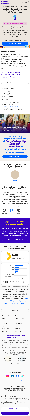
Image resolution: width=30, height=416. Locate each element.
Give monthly (5, 318)
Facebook (11, 213)
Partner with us (5, 323)
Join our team (18, 321)
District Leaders (17, 389)
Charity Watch (11, 352)
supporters (8, 359)
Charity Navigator (21, 352)
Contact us (18, 331)
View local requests (11, 106)
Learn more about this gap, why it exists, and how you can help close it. (16, 301)
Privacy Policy (4, 405)
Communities (18, 323)
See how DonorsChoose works (15, 239)
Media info (17, 328)
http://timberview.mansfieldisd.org (13, 109)
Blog (16, 326)
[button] (4, 211)
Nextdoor (25, 213)
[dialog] (15, 405)
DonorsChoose (5, 2)
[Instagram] (7, 376)
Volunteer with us (6, 328)
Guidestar (16, 354)
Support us (4, 326)
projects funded (22, 359)
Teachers (20, 386)
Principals (6, 389)
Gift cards (4, 321)
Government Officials (15, 391)
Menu (25, 2)
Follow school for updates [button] (16, 82)
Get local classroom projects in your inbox (15, 380)
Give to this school (15, 44)
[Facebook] (17, 376)
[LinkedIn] (12, 376)
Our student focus (19, 318)
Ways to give (5, 331)
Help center (15, 310)
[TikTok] (22, 376)
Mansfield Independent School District (15, 6)
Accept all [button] (15, 413)
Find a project (5, 315)
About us (17, 315)
